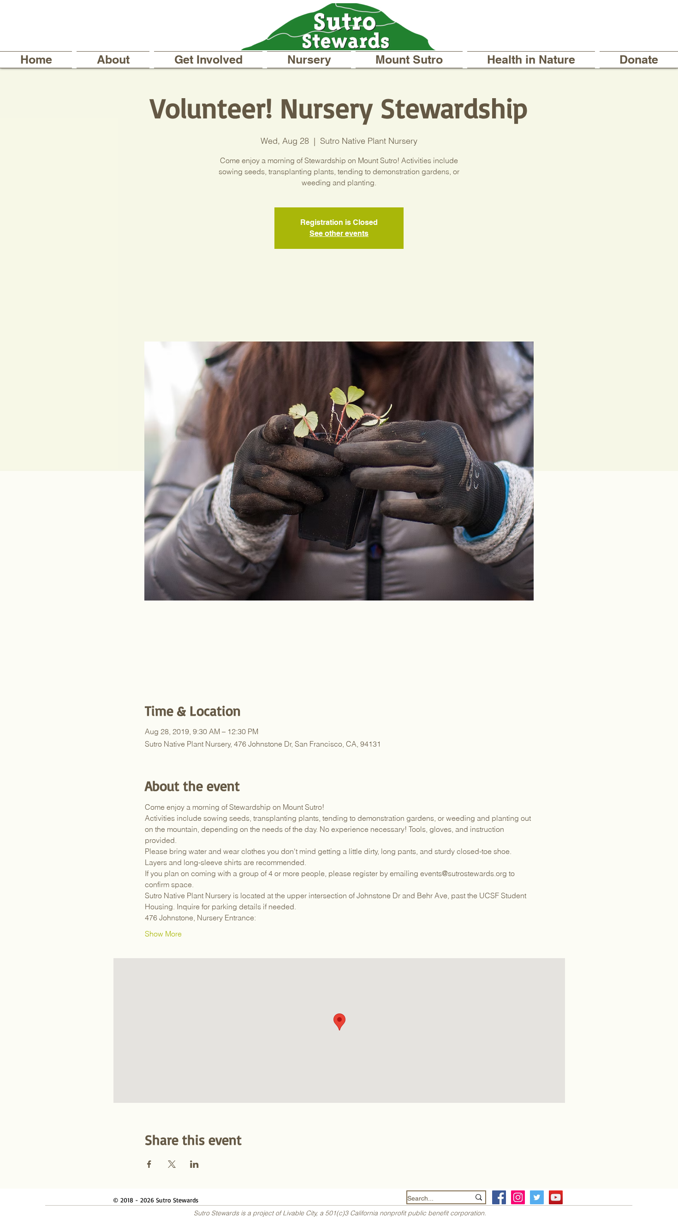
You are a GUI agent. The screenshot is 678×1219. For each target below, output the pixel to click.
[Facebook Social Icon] (499, 1197)
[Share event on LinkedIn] (194, 1164)
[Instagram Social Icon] (518, 1197)
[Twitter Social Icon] (537, 1197)
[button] (113, 59)
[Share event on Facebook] (149, 1164)
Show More (163, 933)
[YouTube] (556, 1197)
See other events (339, 233)
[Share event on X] (171, 1164)
